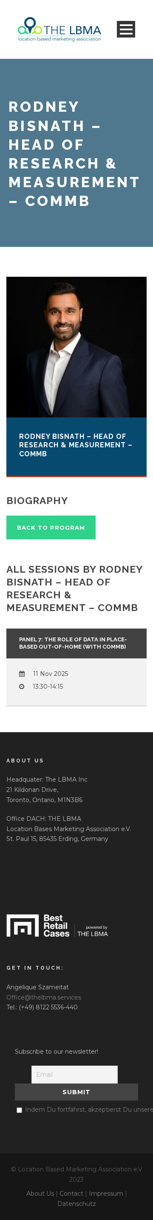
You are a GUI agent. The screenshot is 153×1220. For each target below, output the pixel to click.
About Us (40, 1193)
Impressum (106, 1193)
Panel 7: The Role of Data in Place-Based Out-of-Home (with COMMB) (73, 643)
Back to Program (51, 527)
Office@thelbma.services (43, 997)
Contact (71, 1193)
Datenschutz (76, 1204)
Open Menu (126, 29)
